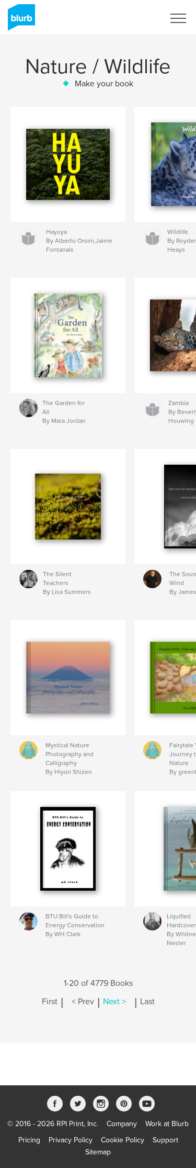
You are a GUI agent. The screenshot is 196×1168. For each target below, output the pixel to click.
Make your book (104, 83)
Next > (114, 1001)
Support (165, 1140)
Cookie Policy (122, 1140)
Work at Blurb (167, 1123)
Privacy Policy (71, 1140)
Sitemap (98, 1152)
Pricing (29, 1140)
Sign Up (137, 18)
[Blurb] (19, 21)
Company (122, 1123)
